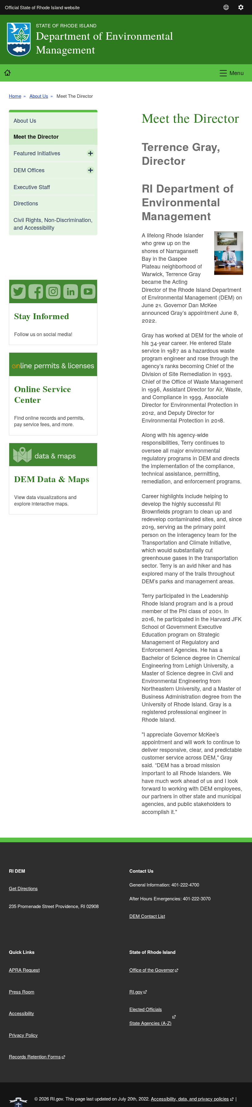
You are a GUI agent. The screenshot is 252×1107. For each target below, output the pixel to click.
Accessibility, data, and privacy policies (190, 1098)
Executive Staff (32, 187)
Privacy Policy (23, 1035)
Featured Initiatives (37, 153)
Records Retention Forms (35, 1056)
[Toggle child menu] (90, 153)
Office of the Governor (151, 969)
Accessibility (21, 1013)
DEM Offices (29, 170)
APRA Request (24, 969)
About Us (39, 96)
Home (15, 96)
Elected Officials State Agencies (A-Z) (150, 1016)
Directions (26, 203)
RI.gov (136, 991)
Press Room (21, 991)
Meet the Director (36, 137)
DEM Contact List (147, 916)
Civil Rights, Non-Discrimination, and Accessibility (53, 223)
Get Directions (23, 888)
